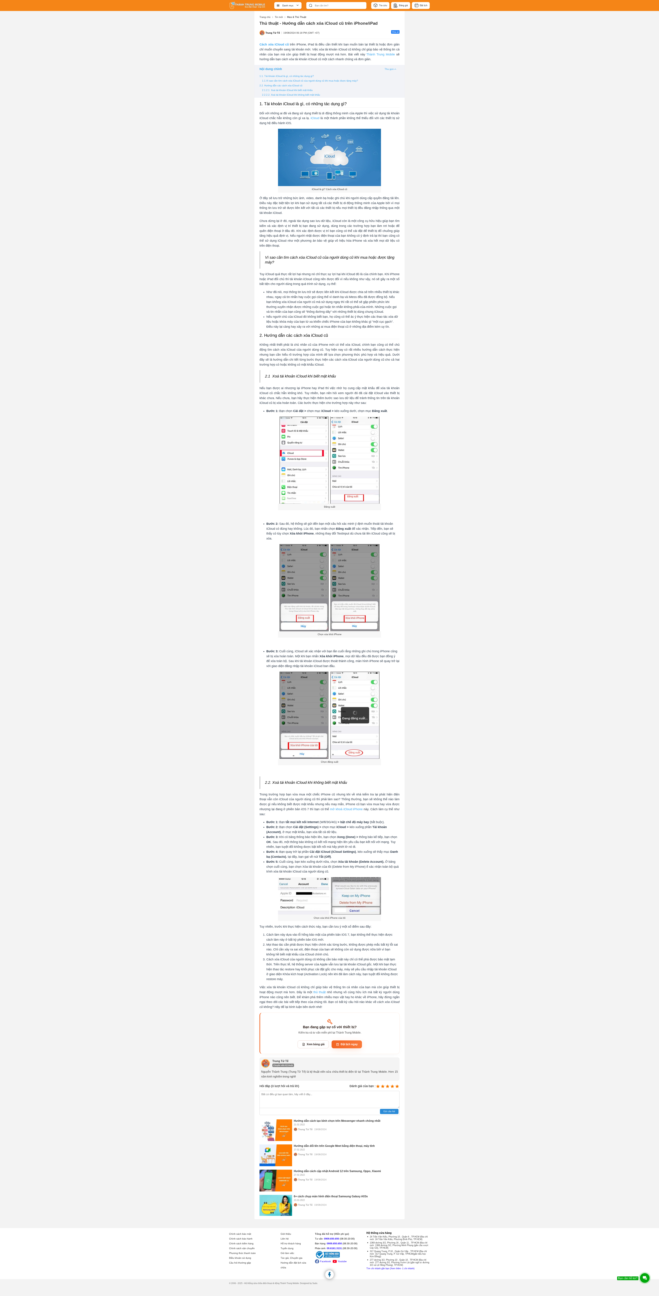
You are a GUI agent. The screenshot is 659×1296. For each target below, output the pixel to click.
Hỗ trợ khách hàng (291, 1243)
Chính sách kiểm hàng (241, 1243)
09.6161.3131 (334, 1248)
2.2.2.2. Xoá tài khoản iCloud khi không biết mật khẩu (291, 94)
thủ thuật (319, 992)
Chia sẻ (395, 32)
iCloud (315, 118)
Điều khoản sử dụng (240, 1258)
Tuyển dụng (287, 1248)
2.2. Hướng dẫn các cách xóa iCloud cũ (281, 85)
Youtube (342, 1261)
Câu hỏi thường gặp (240, 1262)
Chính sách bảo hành (240, 1238)
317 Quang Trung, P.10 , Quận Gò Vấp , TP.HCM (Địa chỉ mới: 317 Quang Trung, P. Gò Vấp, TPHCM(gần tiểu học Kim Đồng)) (398, 1254)
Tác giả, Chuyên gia (291, 1258)
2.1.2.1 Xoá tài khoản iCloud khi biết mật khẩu (287, 90)
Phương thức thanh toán (242, 1253)
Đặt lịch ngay (349, 1044)
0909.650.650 (331, 1238)
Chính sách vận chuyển (242, 1248)
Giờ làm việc (287, 1253)
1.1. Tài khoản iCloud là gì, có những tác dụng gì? (286, 76)
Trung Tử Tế (272, 32)
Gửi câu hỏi (389, 1111)
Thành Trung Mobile (380, 54)
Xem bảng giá (316, 1044)
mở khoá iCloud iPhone (346, 809)
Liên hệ (285, 1238)
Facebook (325, 1261)
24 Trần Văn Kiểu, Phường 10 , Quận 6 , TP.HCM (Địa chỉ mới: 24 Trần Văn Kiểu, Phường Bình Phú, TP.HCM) (399, 1238)
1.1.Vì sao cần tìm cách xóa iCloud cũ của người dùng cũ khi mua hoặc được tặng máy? (310, 80)
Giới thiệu (286, 1233)
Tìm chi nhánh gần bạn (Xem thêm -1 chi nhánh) (390, 1268)
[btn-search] (310, 5)
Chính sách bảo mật (240, 1233)
